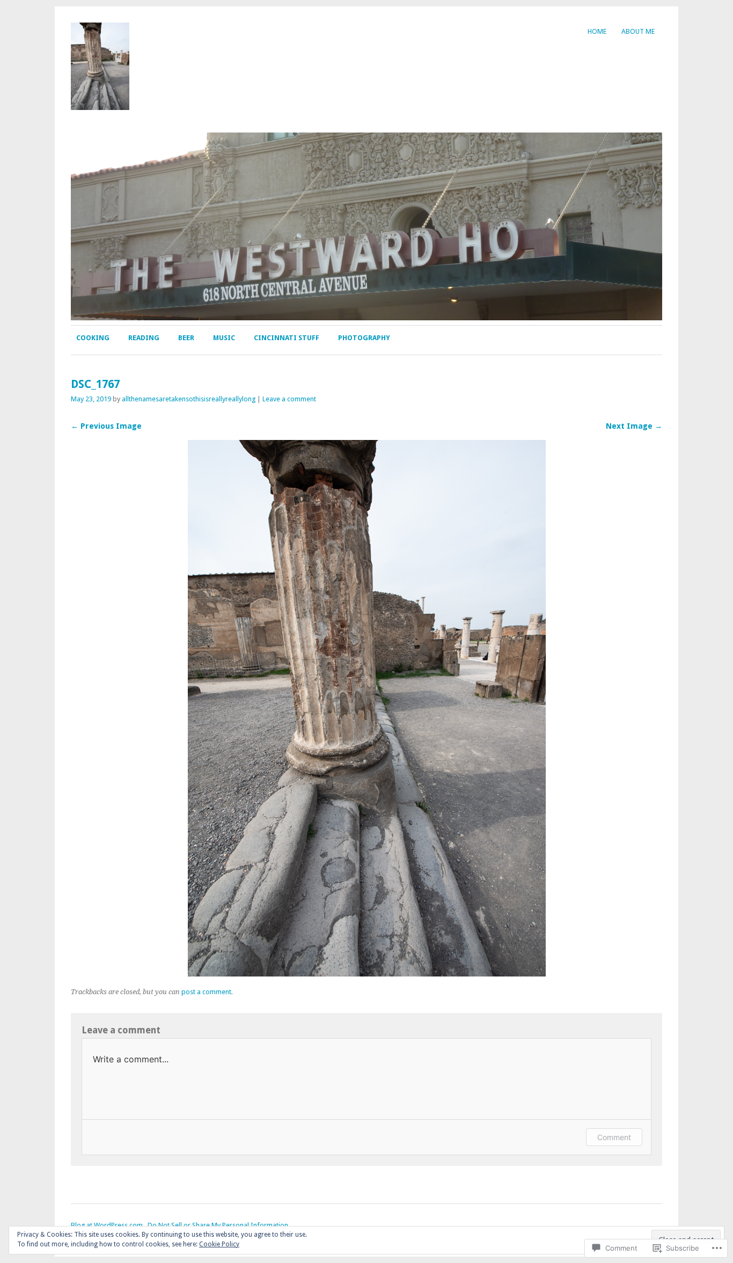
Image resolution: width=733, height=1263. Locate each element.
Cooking (92, 338)
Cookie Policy (219, 1244)
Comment (614, 1137)
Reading (143, 338)
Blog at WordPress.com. (107, 1225)
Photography (364, 338)
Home (597, 31)
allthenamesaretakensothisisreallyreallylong (188, 399)
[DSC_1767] (367, 973)
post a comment (206, 992)
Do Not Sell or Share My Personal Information (218, 1225)
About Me (638, 31)
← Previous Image (106, 426)
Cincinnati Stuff (286, 338)
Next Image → (634, 426)
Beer (186, 338)
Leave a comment (289, 399)
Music (224, 338)
